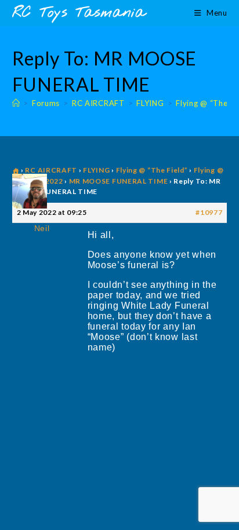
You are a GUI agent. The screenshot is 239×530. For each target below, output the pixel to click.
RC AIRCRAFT (51, 170)
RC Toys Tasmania (79, 13)
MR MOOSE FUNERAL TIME (118, 181)
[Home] (16, 103)
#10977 (208, 212)
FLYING (96, 170)
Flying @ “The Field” (152, 170)
